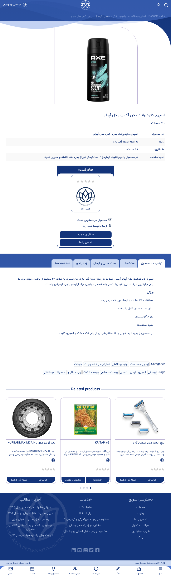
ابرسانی (152, 372)
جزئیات (152, 480)
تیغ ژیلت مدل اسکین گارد (148, 443)
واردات (78, 364)
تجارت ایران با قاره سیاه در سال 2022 (31, 535)
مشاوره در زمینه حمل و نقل (85, 525)
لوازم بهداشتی (120, 364)
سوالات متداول (140, 525)
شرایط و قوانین (141, 531)
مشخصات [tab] (129, 263)
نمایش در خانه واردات (97, 364)
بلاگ (140, 537)
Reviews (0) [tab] (62, 263)
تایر (53, 451)
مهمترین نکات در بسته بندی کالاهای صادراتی (31, 527)
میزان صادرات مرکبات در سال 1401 (30, 507)
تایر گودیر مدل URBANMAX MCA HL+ (31, 443)
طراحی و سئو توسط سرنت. (18, 563)
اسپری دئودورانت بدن (133, 372)
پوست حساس (109, 372)
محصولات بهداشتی (55, 372)
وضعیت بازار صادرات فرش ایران (30, 519)
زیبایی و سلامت (139, 364)
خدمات (140, 507)
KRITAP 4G (102, 443)
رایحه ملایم (74, 372)
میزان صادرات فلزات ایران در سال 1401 (30, 513)
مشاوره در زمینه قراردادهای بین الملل (85, 531)
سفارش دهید (86, 235)
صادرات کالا (85, 507)
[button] (90, 488)
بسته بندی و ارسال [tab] (104, 263)
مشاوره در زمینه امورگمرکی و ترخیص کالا (85, 519)
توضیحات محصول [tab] (151, 263)
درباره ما (140, 513)
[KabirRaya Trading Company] (85, 5)
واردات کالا (85, 513)
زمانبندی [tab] (81, 263)
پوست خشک (91, 372)
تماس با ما (85, 242)
